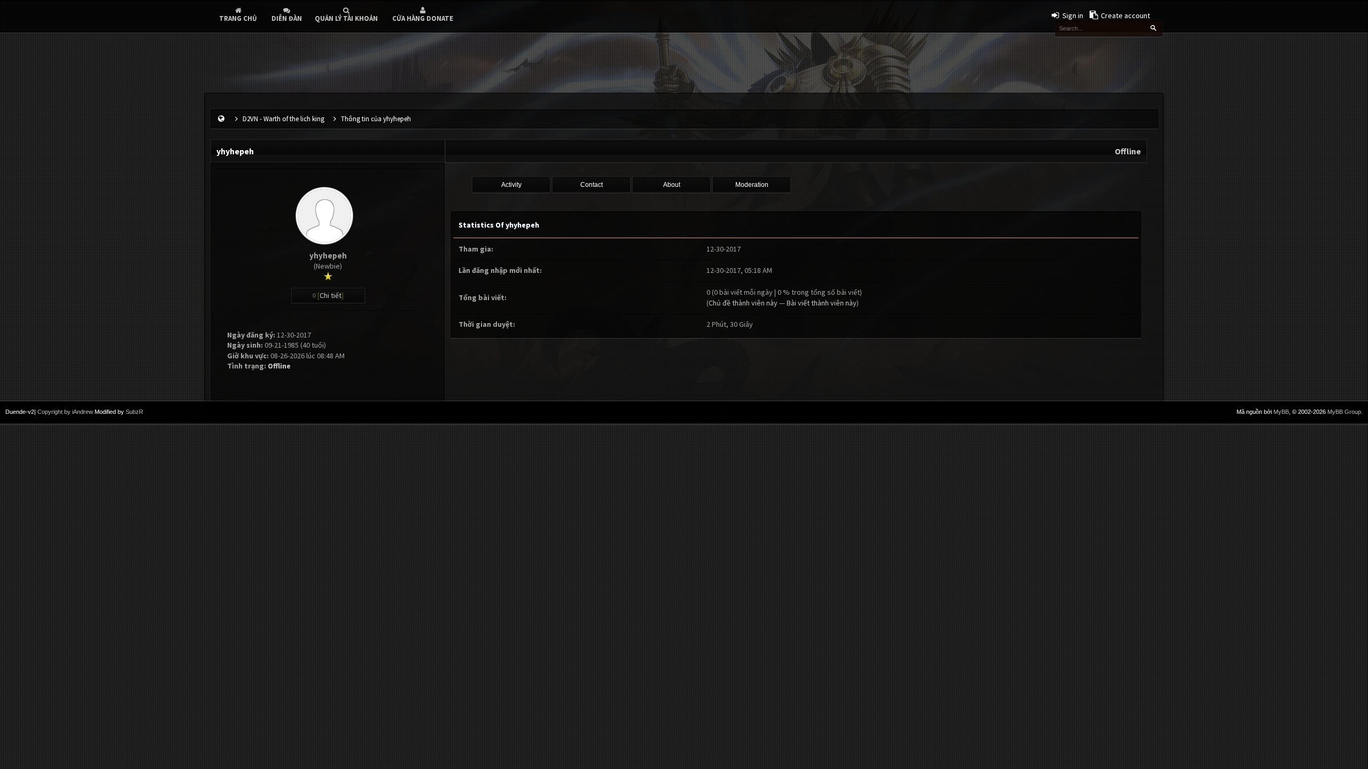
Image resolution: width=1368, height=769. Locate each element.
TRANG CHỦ (238, 18)
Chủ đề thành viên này (743, 303)
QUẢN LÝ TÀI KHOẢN (346, 18)
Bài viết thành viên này (822, 303)
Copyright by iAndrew (65, 412)
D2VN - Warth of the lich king (283, 118)
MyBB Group (1344, 412)
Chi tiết (330, 295)
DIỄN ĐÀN (286, 18)
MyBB (1281, 412)
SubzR (134, 412)
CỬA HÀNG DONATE (422, 18)
